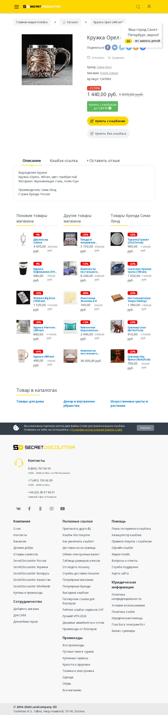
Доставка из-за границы (78, 548)
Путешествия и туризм (78, 651)
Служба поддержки (125, 567)
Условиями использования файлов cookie (96, 429)
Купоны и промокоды (27, 593)
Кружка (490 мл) (43, 356)
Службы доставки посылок (80, 573)
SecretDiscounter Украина (30, 567)
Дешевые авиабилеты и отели (83, 622)
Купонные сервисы (75, 658)
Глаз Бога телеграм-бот (128, 624)
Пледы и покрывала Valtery (88, 241)
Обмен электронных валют (81, 554)
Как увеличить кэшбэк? (78, 541)
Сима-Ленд (104, 67)
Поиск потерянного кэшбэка (131, 529)
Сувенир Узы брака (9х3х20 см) (139, 358)
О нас (17, 529)
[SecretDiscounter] (41, 6)
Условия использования (128, 605)
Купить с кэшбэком (109, 121)
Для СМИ (19, 615)
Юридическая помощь (127, 618)
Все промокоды (73, 645)
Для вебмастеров (25, 621)
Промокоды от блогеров (79, 629)
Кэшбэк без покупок (76, 535)
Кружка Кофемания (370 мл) (44, 270)
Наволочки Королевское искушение (89, 329)
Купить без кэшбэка (110, 133)
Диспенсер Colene (40, 241)
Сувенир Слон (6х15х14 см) (137, 329)
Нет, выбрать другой (147, 41)
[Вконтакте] (18, 509)
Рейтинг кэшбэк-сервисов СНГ (83, 610)
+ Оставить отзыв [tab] (103, 160)
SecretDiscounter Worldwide (31, 586)
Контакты (20, 535)
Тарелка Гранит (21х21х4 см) (138, 241)
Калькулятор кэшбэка (126, 535)
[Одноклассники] (40, 509)
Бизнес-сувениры (123, 631)
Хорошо (145, 428)
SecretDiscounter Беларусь (31, 573)
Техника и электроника (78, 671)
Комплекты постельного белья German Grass (90, 352)
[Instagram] (52, 509)
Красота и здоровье (76, 664)
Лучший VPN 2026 (74, 616)
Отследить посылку (76, 567)
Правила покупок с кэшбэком (132, 541)
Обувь (66, 683)
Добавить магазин (26, 609)
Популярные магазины (77, 580)
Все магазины (71, 690)
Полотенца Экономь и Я (89, 299)
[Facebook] (29, 509)
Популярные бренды (76, 586)
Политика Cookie (123, 612)
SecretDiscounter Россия (29, 561)
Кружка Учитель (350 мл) (44, 329)
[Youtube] (62, 509)
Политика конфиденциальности (126, 596)
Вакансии (19, 541)
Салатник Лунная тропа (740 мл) (139, 270)
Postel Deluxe (109, 73)
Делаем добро (23, 548)
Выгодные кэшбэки (75, 593)
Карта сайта (120, 573)
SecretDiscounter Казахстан (32, 580)
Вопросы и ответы (124, 561)
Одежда (67, 677)
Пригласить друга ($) (76, 529)
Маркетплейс (121, 554)
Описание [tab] (32, 160)
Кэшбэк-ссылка (64, 160)
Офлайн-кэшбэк (122, 548)
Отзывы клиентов (25, 554)
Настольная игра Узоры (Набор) (139, 299)
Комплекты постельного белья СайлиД (90, 270)
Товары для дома (30, 401)
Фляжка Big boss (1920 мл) (44, 299)
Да (128, 41)
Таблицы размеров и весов (81, 561)
